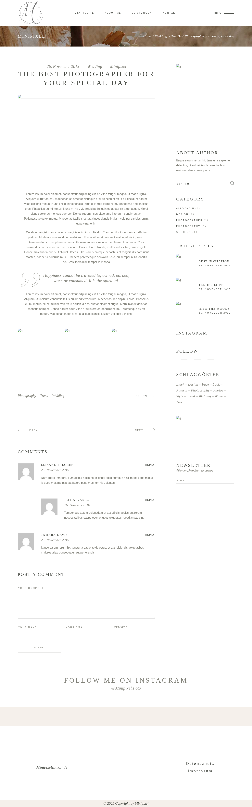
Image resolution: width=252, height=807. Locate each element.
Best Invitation (214, 261)
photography (27, 396)
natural (181, 390)
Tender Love (211, 285)
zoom (180, 402)
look (216, 384)
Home (147, 36)
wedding (58, 396)
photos (218, 390)
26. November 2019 (64, 66)
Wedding (161, 36)
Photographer (189, 220)
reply (150, 465)
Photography (188, 226)
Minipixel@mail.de (51, 767)
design (193, 384)
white (219, 396)
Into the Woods (214, 308)
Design (182, 214)
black (180, 384)
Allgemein (185, 208)
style (179, 396)
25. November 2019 (215, 265)
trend (44, 396)
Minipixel (118, 66)
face (205, 384)
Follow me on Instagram (126, 680)
